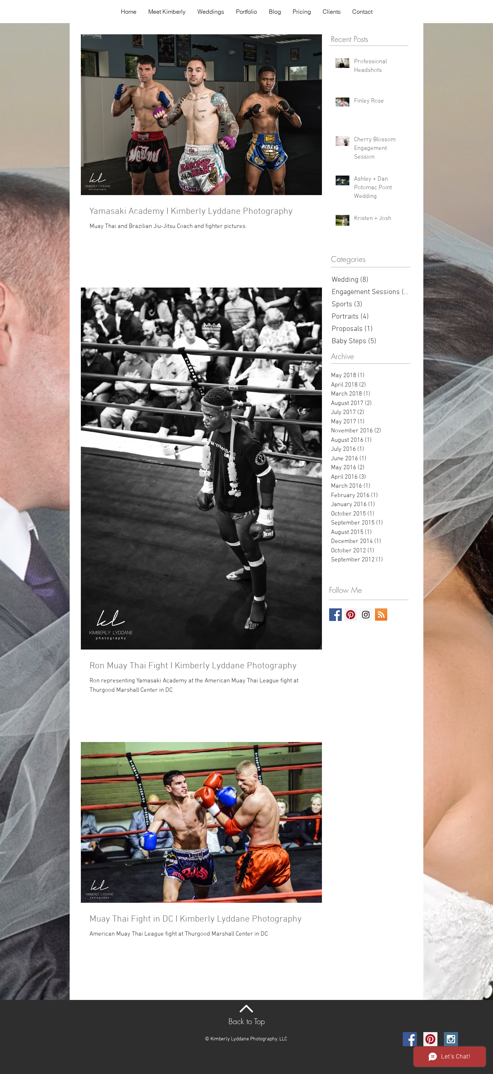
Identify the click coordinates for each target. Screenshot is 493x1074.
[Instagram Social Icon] (365, 614)
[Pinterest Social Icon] (350, 614)
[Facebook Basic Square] (335, 614)
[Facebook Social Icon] (410, 1039)
